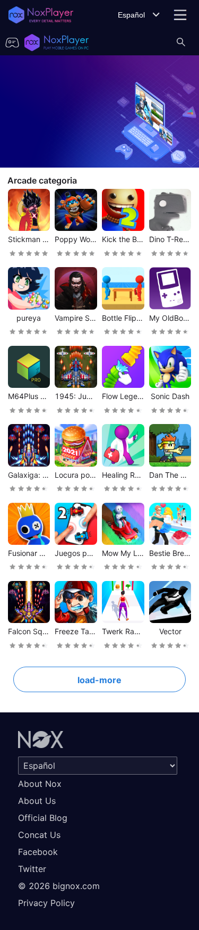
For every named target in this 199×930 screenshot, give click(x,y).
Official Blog (42, 817)
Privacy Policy (46, 903)
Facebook (38, 851)
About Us (37, 800)
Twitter (32, 868)
